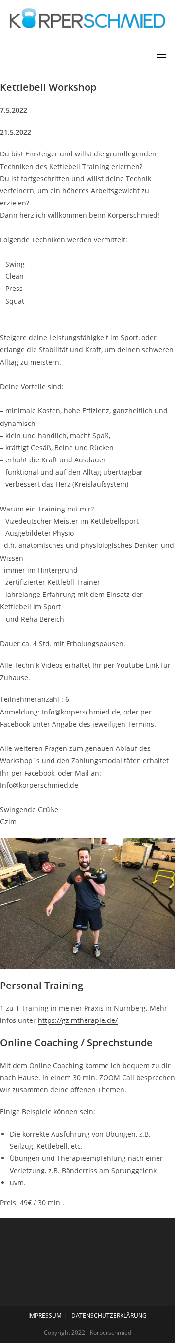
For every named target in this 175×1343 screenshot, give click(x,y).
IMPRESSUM (45, 1315)
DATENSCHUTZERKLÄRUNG (109, 1315)
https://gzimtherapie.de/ (78, 1020)
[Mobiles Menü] (161, 54)
